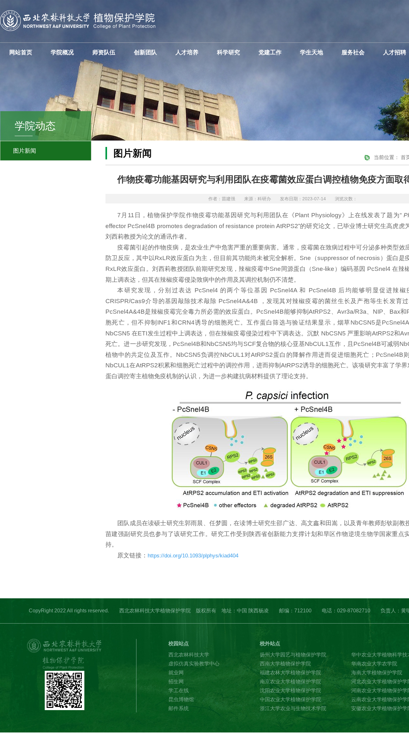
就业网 (176, 672)
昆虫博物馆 (181, 699)
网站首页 (20, 52)
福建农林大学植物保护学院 (290, 672)
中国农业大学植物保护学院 (290, 699)
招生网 (176, 681)
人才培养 (186, 52)
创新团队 (145, 52)
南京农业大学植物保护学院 (290, 681)
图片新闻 (24, 151)
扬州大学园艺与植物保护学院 (293, 654)
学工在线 (178, 690)
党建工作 (270, 52)
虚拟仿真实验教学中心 (194, 663)
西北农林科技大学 (188, 654)
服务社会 (353, 52)
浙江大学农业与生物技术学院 (293, 708)
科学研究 (228, 52)
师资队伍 (103, 52)
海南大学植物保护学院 (376, 672)
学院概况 (62, 52)
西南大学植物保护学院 (285, 663)
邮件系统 (178, 708)
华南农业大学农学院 (374, 663)
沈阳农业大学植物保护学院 (290, 690)
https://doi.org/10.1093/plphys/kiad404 (193, 556)
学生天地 (311, 52)
